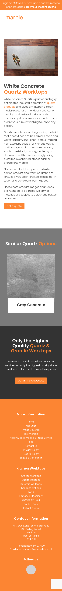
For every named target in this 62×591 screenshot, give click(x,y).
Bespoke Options (31, 488)
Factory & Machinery (31, 496)
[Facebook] (31, 569)
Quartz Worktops (31, 479)
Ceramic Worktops (31, 484)
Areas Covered (31, 429)
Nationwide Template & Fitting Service (31, 437)
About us (31, 425)
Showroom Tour (31, 500)
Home (31, 421)
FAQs (31, 492)
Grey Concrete (31, 304)
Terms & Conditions (31, 457)
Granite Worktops (31, 475)
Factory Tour (31, 504)
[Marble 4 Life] (20, 18)
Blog (31, 441)
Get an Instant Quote (31, 380)
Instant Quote (31, 508)
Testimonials (31, 433)
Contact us (31, 446)
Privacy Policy (31, 450)
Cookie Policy (31, 454)
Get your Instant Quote (41, 7)
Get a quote (14, 206)
